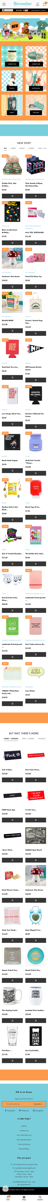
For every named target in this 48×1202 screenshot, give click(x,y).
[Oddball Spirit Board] (35, 835)
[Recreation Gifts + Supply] (23, 4)
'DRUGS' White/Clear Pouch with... (10, 692)
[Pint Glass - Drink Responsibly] (12, 1036)
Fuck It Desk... (7, 769)
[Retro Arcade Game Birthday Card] (12, 211)
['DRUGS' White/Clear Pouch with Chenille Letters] (12, 672)
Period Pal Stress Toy (33, 276)
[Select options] (12, 196)
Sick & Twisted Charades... (12, 553)
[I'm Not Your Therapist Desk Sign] (35, 795)
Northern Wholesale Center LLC (33, 227)
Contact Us (24, 1131)
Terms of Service (24, 1144)
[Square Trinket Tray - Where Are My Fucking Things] (12, 956)
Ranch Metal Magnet (10, 460)
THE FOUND (5, 226)
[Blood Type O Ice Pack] (35, 488)
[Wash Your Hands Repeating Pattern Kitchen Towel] (12, 915)
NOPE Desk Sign (8, 810)
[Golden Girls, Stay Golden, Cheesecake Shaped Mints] (12, 165)
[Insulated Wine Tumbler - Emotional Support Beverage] (35, 996)
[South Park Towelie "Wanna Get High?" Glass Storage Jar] (35, 442)
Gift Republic (6, 272)
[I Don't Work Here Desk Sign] (12, 835)
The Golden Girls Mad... (34, 553)
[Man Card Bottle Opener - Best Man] (35, 1036)
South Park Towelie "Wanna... (32, 461)
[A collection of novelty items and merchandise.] (24, 29)
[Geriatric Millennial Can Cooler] (35, 395)
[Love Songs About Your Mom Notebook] (12, 395)
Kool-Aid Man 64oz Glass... (9, 598)
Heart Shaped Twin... (33, 930)
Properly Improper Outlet (35, 594)
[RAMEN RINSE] (12, 302)
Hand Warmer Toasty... (10, 890)
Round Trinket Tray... (33, 970)
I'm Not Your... (30, 810)
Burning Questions (24, 1140)
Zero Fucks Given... (32, 769)
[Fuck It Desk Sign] (12, 755)
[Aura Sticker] (35, 672)
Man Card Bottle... (32, 1050)
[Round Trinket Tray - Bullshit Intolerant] (35, 956)
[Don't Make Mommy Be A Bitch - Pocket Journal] (35, 626)
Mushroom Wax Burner (11, 276)
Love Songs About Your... (12, 413)
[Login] (37, 4)
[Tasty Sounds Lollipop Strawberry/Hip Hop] (35, 165)
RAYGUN (27, 316)
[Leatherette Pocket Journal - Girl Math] (35, 579)
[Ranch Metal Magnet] (12, 442)
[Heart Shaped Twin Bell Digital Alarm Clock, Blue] (35, 915)
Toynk (27, 456)
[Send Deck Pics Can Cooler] (12, 348)
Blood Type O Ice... (32, 507)
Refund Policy (24, 1149)
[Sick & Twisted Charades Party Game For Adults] (12, 535)
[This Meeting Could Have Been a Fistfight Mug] (12, 996)
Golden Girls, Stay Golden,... (9, 184)
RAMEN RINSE (7, 320)
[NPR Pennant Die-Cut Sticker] (35, 348)
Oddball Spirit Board (33, 850)
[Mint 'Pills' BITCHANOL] (35, 211)
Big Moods (29, 687)
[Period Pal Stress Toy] (35, 258)
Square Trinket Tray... (10, 970)
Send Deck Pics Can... (10, 367)
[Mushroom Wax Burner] (12, 258)
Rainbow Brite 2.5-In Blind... (10, 508)
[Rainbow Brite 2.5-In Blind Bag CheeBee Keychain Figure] (12, 488)
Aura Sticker (30, 691)
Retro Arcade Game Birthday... (9, 231)
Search (24, 1126)
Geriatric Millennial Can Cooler (34, 414)
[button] (35, 196)
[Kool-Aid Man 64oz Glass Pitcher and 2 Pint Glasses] (12, 579)
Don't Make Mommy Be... (35, 644)
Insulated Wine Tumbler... (35, 1010)
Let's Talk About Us (24, 1135)
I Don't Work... (8, 850)
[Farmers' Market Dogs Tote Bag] (35, 302)
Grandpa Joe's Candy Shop (11, 179)
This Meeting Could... (10, 1010)
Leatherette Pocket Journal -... (35, 598)
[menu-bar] (5, 4)
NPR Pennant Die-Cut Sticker (33, 368)
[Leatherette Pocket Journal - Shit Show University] (12, 626)
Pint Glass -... (7, 1050)
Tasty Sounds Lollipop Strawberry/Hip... (33, 184)
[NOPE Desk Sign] (12, 795)
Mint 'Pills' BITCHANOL (34, 232)
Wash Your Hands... (9, 930)
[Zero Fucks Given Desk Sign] (35, 755)
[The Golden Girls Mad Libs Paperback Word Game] (35, 535)
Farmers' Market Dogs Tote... (34, 321)
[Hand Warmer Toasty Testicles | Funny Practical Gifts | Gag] (12, 875)
